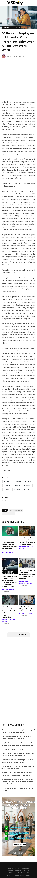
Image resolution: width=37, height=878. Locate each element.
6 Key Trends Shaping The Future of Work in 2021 (27, 600)
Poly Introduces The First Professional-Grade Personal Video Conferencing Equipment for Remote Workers (10, 566)
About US (10, 868)
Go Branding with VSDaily (22, 868)
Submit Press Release (14, 870)
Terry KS (8, 56)
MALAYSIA (17, 27)
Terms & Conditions (13, 872)
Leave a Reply (19, 634)
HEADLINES (6, 27)
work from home (8, 514)
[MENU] (3, 3)
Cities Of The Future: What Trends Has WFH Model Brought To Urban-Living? (27, 531)
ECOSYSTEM (22, 547)
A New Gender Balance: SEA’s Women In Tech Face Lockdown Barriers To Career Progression (10, 600)
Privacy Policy (25, 872)
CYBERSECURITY (6, 551)
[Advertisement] (18, 81)
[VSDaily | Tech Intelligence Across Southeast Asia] (15, 3)
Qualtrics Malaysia (16, 510)
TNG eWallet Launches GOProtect (13, 749)
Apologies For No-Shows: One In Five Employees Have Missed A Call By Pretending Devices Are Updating (10, 531)
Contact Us (26, 870)
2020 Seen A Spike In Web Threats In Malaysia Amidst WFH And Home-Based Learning (27, 563)
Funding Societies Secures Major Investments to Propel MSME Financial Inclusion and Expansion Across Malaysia (17, 781)
